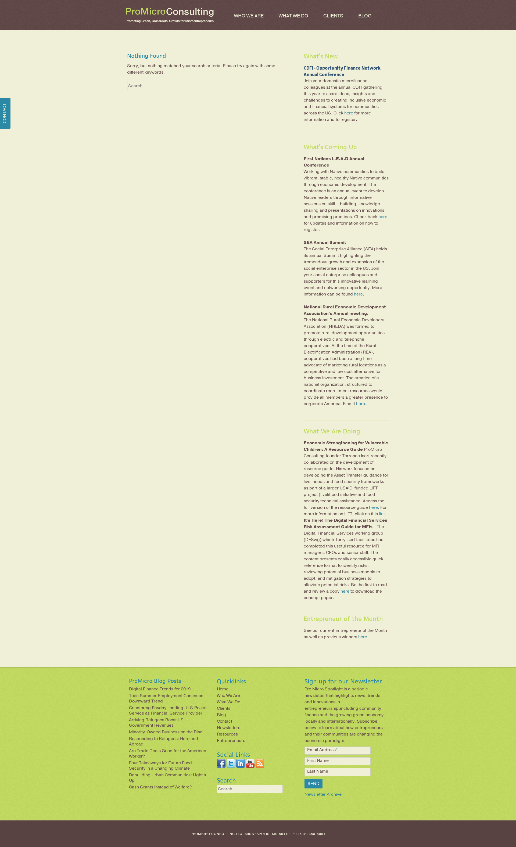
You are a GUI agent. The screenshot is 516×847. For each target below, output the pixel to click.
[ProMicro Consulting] (170, 23)
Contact (224, 721)
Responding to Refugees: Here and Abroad (163, 741)
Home (222, 689)
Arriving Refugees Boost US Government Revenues (156, 722)
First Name (318, 760)
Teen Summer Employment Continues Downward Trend (166, 698)
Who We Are (249, 16)
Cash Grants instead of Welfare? (160, 787)
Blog (364, 16)
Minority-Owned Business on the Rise (165, 732)
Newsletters (228, 728)
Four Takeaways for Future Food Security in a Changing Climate (160, 765)
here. (374, 507)
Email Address (322, 750)
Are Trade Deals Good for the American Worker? (167, 753)
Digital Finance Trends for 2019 (160, 689)
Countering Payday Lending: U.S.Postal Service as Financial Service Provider (167, 710)
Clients (333, 16)
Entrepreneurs (231, 741)
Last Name (317, 771)
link (382, 514)
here (348, 113)
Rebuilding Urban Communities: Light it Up (167, 777)
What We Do (293, 16)
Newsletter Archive (323, 794)
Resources (227, 734)
